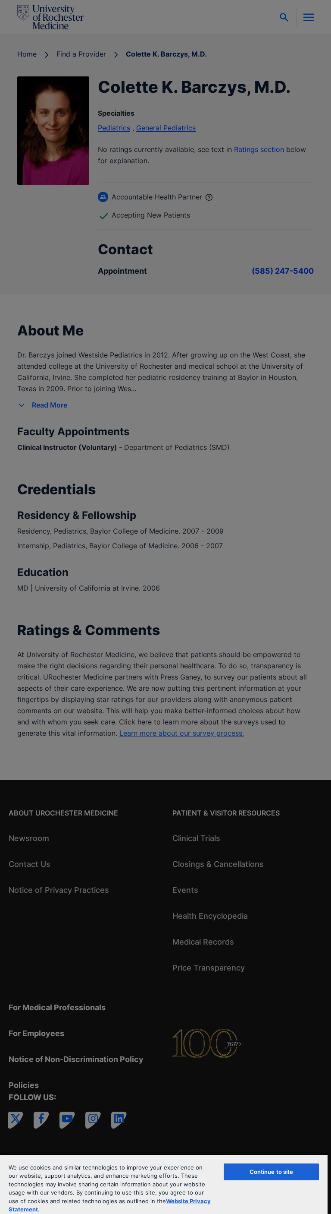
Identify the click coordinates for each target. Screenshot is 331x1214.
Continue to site (272, 1172)
